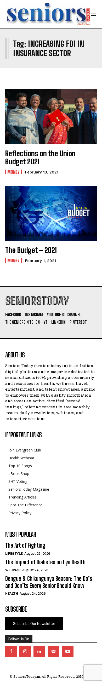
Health (11, 593)
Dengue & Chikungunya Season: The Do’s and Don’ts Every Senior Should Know (48, 582)
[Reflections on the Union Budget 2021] (51, 116)
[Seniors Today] (47, 14)
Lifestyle (14, 553)
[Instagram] (25, 651)
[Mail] (53, 651)
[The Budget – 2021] (51, 213)
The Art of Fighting (25, 545)
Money (13, 172)
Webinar (13, 570)
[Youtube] (67, 651)
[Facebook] (11, 651)
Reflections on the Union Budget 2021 (40, 157)
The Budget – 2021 (31, 250)
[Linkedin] (39, 651)
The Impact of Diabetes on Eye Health (45, 562)
